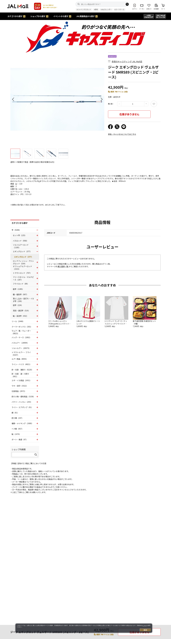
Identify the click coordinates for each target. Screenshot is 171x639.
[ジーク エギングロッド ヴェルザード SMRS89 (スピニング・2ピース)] (57, 99)
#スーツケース (119, 9)
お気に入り (154, 104)
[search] (127, 4)
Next (101, 99)
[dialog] (83, 628)
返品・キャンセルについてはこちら (122, 134)
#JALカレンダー (106, 9)
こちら (145, 625)
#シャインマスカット (84, 9)
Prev (13, 99)
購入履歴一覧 (63, 266)
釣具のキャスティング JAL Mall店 (127, 61)
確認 (145, 630)
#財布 (96, 9)
